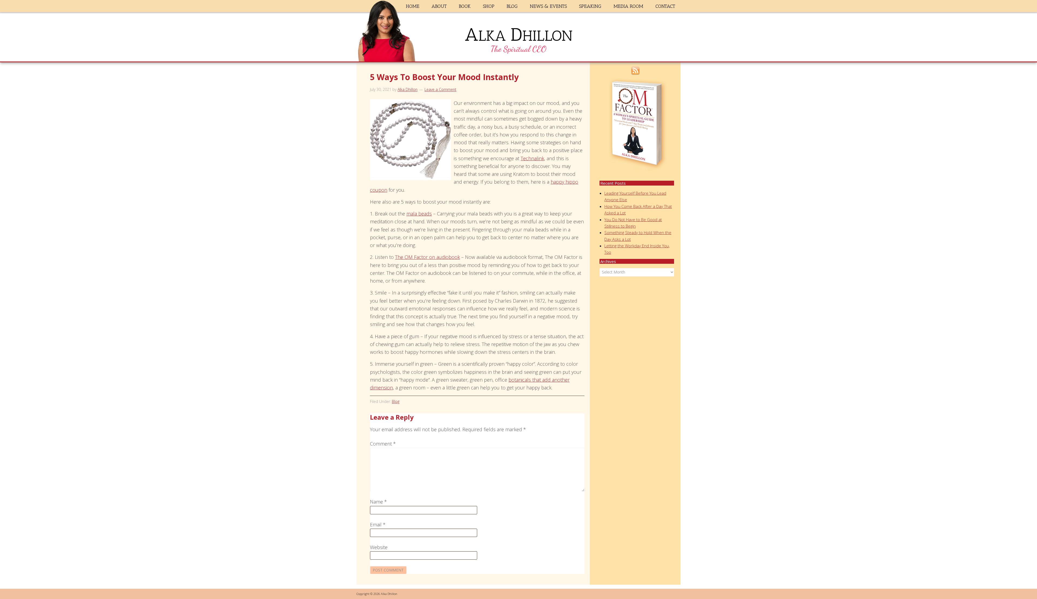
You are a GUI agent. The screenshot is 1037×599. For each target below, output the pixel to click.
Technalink (532, 158)
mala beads (419, 213)
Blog (395, 401)
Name (378, 501)
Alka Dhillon (518, 38)
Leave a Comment (440, 89)
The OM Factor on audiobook (427, 257)
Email (378, 524)
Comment (383, 443)
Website (379, 547)
